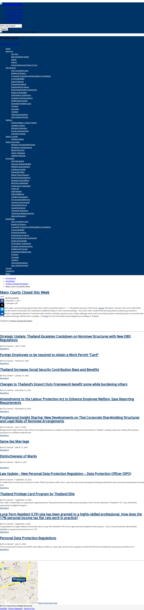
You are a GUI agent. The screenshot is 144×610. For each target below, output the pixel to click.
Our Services (11, 68)
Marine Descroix (17, 150)
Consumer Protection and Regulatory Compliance (31, 76)
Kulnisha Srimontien (19, 128)
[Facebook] (2, 301)
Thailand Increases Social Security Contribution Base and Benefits (49, 370)
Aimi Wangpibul (17, 161)
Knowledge (10, 219)
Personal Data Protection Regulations (28, 538)
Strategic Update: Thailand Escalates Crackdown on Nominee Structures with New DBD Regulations (65, 338)
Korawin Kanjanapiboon (21, 178)
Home (8, 49)
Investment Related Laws (21, 104)
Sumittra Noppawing (19, 197)
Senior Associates (13, 142)
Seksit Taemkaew (18, 153)
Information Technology (21, 95)
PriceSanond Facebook (15, 10)
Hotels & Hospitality (19, 93)
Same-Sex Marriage (14, 441)
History (14, 62)
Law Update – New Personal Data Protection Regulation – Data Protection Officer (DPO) (65, 474)
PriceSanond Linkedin (14, 18)
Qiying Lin (15, 189)
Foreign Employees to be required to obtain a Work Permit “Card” (49, 355)
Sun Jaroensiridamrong (20, 200)
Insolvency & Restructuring (22, 98)
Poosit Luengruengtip (20, 131)
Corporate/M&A (17, 79)
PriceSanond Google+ (14, 15)
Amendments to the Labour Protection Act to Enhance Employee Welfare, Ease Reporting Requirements (67, 401)
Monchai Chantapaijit (19, 183)
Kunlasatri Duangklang (20, 180)
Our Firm (14, 54)
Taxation (14, 112)
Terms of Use (29, 608)
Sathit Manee (16, 191)
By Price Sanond (12, 298)
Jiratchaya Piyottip (18, 169)
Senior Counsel (12, 136)
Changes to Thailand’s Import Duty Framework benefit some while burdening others (63, 384)
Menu (8, 274)
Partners (9, 120)
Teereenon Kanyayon (19, 211)
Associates (10, 158)
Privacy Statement (15, 608)
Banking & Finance (18, 73)
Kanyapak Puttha (17, 172)
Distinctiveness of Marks (18, 456)
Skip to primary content (9, 44)
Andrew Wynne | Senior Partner (24, 123)
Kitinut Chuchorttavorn (20, 175)
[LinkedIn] (2, 309)
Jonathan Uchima (18, 125)
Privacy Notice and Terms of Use (24, 65)
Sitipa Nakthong (17, 194)
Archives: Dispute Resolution (21, 321)
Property (14, 106)
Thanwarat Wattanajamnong (22, 213)
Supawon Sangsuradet (20, 202)
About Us (9, 51)
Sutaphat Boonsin (18, 208)
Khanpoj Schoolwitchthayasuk (23, 145)
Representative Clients (20, 57)
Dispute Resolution (18, 84)
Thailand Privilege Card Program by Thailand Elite (37, 494)
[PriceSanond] (11, 4)
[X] (2, 305)
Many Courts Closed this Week (24, 292)
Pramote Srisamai (18, 134)
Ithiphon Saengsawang (20, 167)
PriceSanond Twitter (14, 13)
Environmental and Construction (24, 90)
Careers (9, 268)
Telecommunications (19, 114)
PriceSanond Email (13, 21)
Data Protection (17, 82)
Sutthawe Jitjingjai (18, 156)
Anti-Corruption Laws (19, 71)
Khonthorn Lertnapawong (21, 147)
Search (4, 29)
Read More (4, 349)
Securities (15, 109)
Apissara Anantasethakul (21, 164)
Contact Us (10, 271)
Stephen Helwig (17, 139)
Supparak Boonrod (19, 205)
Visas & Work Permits (19, 117)
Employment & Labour (20, 87)
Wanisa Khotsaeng (18, 216)
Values (13, 60)
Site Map (3, 608)
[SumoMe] (2, 313)
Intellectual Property (19, 101)
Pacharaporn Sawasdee (20, 186)
